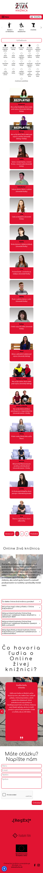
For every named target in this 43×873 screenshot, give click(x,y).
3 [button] (26, 534)
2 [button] (21, 534)
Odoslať (37, 803)
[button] (4, 868)
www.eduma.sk (17, 867)
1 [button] (17, 534)
